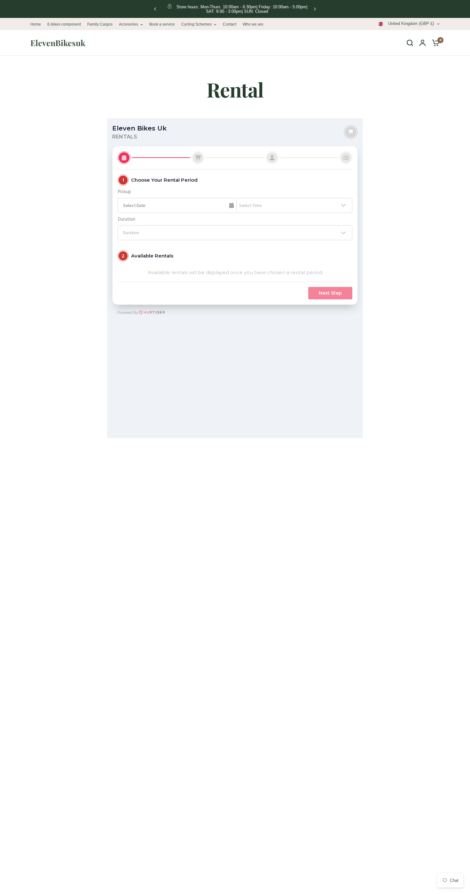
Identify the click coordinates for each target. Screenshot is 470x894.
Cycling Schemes (196, 24)
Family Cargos (100, 24)
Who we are (253, 24)
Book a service (162, 24)
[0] (434, 43)
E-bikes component (64, 24)
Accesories (128, 24)
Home (35, 24)
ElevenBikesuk (57, 43)
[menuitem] (37, 24)
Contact (229, 24)
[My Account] (422, 43)
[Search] (409, 43)
